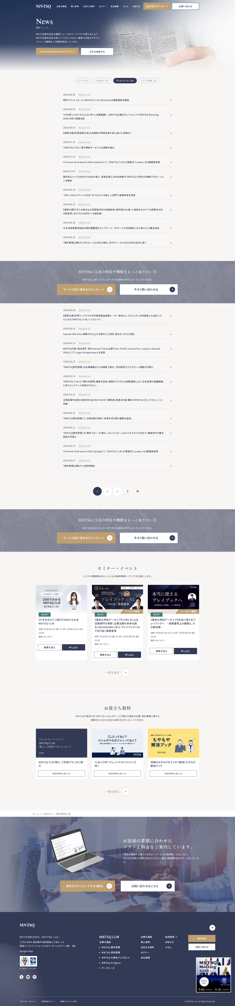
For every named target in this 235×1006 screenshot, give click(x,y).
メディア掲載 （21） (149, 80)
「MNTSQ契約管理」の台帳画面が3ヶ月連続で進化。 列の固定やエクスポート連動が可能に (108, 367)
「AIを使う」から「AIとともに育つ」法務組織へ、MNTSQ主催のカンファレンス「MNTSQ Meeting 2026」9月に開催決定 (111, 116)
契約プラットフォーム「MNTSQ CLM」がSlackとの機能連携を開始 (96, 100)
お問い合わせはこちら (144, 886)
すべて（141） (83, 80)
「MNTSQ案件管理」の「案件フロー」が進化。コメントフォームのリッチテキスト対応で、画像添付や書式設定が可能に (113, 434)
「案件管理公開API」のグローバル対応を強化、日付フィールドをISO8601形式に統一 (105, 242)
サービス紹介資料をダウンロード (83, 289)
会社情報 (115, 6)
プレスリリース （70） (125, 80)
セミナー (102, 6)
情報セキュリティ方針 (69, 1001)
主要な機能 (61, 6)
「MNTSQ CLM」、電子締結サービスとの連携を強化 (89, 147)
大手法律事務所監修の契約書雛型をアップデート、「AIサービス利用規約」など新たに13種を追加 (111, 228)
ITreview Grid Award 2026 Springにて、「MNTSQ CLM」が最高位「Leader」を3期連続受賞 (110, 451)
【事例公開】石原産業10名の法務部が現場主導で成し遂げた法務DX (97, 133)
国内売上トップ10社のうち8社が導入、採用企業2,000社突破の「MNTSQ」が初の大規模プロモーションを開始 (113, 178)
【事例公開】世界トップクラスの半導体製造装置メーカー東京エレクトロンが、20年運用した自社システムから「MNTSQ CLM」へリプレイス (112, 317)
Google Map (26, 951)
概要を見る (49, 647)
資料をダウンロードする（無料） (85, 886)
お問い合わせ (185, 6)
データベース (108, 968)
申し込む (73, 647)
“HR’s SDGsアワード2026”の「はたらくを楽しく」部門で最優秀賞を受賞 (99, 195)
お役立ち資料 (89, 6)
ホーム (36, 813)
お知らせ (136, 6)
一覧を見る (112, 672)
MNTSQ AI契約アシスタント (116, 957)
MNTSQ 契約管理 (111, 952)
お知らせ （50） (102, 80)
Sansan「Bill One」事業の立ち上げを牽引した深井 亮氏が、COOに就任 (99, 334)
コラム (125, 6)
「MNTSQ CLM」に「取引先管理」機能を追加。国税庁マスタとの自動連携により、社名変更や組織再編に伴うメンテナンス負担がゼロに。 (113, 383)
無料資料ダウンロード (157, 6)
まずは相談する (97, 51)
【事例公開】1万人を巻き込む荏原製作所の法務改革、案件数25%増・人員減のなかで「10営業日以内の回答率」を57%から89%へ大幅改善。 (113, 211)
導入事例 (75, 6)
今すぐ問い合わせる (146, 289)
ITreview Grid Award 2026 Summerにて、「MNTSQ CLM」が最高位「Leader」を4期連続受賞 (111, 162)
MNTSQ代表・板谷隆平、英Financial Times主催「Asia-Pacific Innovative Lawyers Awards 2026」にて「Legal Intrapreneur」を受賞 (111, 350)
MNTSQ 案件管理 (111, 947)
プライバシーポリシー (28, 1001)
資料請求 (201, 938)
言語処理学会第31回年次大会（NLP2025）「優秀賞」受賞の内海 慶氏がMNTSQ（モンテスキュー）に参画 (113, 401)
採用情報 (170, 936)
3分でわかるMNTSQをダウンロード (57, 51)
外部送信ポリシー (48, 1001)
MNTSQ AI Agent (111, 962)
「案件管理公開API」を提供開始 (79, 465)
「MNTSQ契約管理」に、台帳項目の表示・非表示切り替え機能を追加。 (97, 418)
